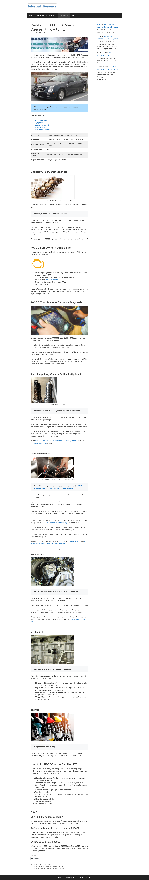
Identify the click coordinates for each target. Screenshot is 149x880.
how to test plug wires (39, 443)
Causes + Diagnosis (42, 125)
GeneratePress (86, 877)
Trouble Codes (63, 15)
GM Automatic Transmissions (45, 15)
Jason (99, 24)
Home (30, 15)
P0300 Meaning (41, 120)
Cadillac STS (37, 864)
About (73, 15)
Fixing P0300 (40, 127)
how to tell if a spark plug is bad (64, 441)
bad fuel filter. (74, 541)
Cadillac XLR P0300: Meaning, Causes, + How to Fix (49, 868)
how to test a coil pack (43, 441)
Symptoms (39, 123)
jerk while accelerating (53, 280)
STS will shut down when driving (55, 523)
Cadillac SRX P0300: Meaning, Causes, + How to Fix (49, 866)
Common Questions (42, 130)
